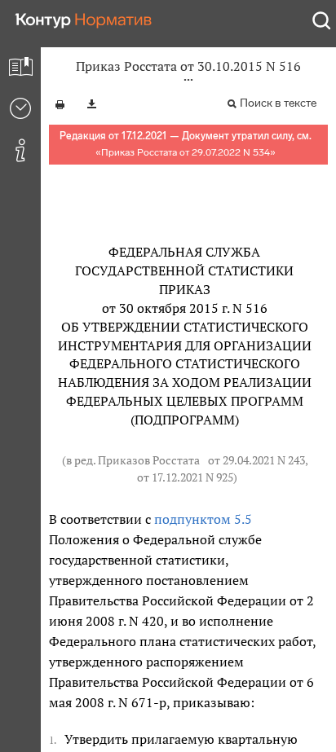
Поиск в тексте (278, 103)
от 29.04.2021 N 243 (256, 460)
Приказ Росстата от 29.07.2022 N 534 (185, 152)
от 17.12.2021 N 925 (185, 477)
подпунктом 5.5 (203, 519)
